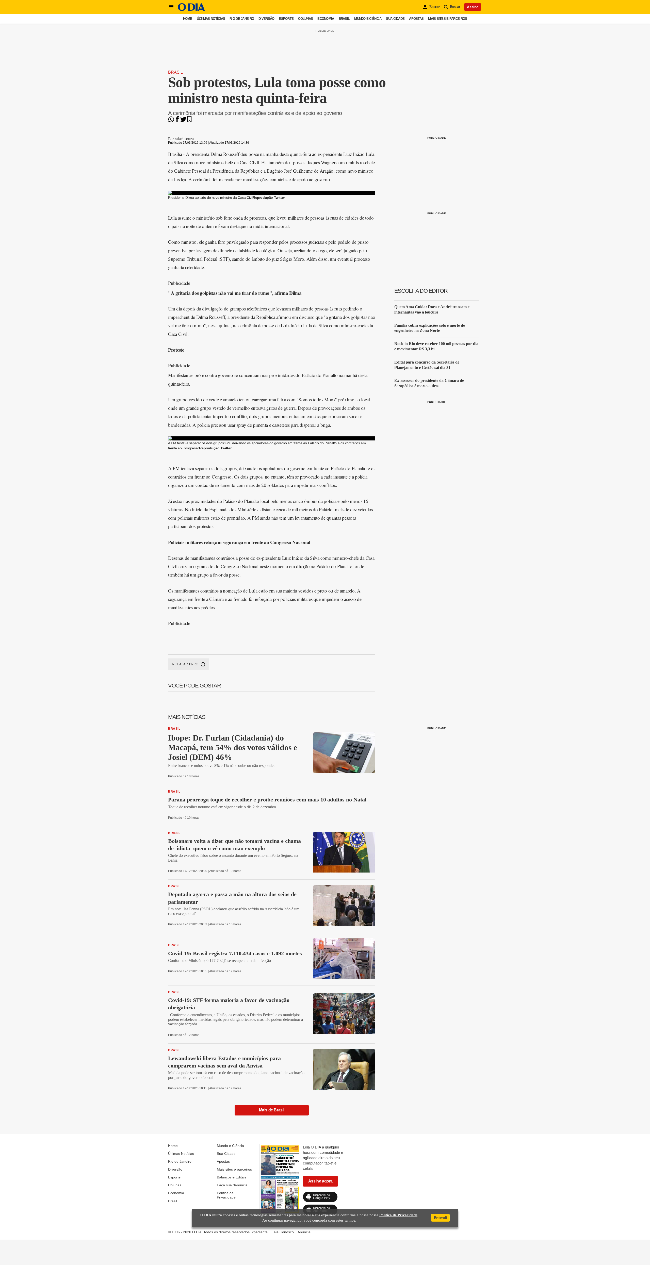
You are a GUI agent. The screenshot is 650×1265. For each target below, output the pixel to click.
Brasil (344, 19)
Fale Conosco (282, 1232)
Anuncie (304, 1232)
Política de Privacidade (226, 1195)
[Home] (191, 9)
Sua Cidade (395, 19)
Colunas (305, 19)
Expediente (259, 1232)
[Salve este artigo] (189, 121)
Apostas (416, 19)
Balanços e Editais (231, 1177)
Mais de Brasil (271, 1110)
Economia (325, 19)
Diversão (266, 19)
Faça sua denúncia (232, 1185)
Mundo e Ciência (367, 19)
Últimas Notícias (211, 19)
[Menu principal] (171, 7)
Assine (472, 7)
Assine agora (320, 1181)
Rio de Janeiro (242, 19)
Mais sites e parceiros (447, 19)
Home (187, 19)
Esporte (286, 19)
